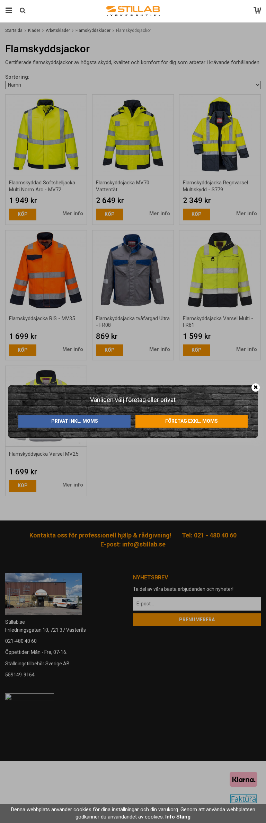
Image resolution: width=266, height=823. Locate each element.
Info (170, 817)
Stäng (183, 817)
